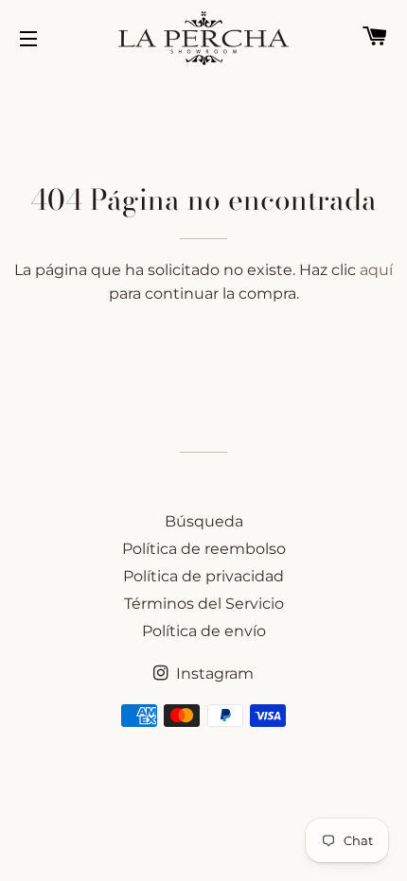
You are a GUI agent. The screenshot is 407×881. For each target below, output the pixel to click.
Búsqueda (204, 521)
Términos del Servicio (204, 604)
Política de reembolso (204, 549)
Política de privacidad (203, 576)
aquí (376, 270)
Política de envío (204, 631)
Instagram (213, 673)
